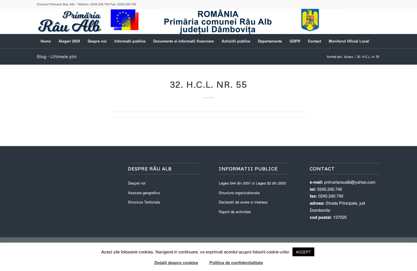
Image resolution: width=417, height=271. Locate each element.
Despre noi (137, 183)
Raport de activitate (235, 211)
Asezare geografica (144, 192)
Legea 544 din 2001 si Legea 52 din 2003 (252, 183)
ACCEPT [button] (303, 252)
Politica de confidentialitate (236, 262)
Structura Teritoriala (144, 202)
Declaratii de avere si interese (243, 202)
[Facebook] (376, 21)
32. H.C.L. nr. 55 (208, 84)
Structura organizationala (239, 192)
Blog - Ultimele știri (57, 56)
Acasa (348, 56)
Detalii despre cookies (176, 262)
